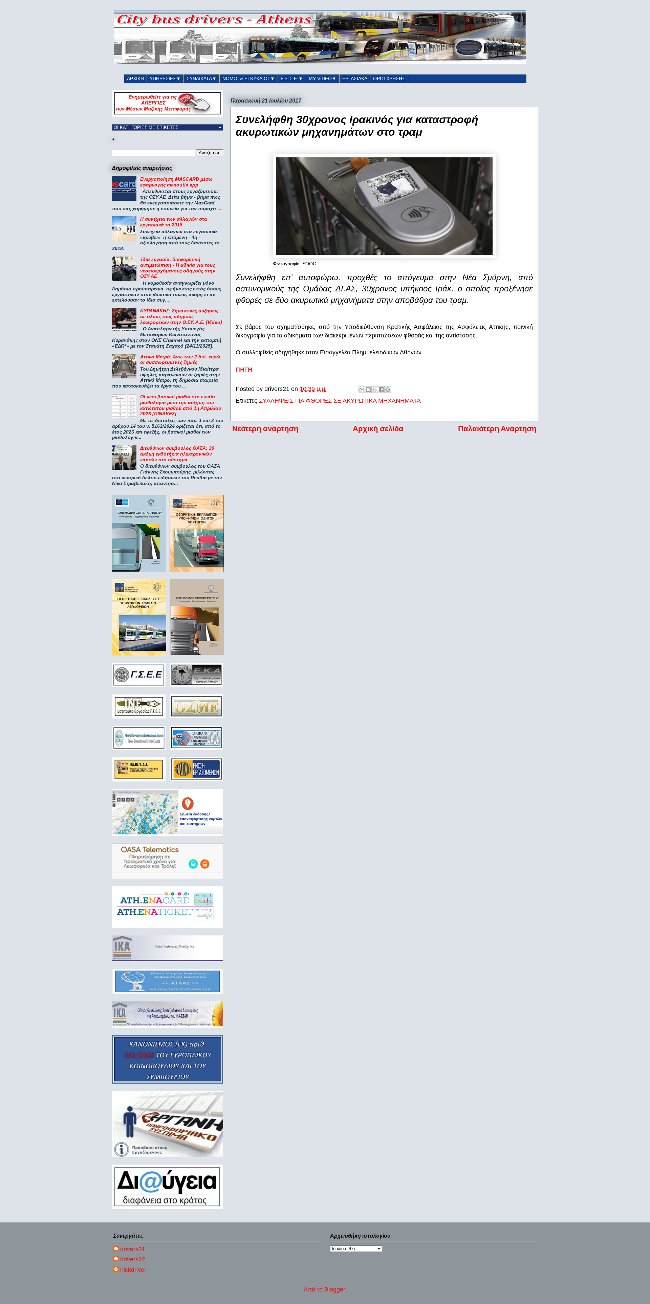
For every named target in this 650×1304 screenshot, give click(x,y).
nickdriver (133, 1269)
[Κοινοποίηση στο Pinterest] (387, 389)
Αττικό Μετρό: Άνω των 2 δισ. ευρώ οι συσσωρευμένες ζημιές (180, 359)
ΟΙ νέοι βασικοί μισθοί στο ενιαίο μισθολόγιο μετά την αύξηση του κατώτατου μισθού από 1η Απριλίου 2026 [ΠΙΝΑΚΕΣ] (180, 405)
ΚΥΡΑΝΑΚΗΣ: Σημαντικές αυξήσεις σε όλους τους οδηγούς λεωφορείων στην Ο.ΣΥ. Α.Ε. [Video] (181, 316)
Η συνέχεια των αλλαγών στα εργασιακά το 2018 (173, 221)
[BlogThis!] (368, 389)
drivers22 (132, 1259)
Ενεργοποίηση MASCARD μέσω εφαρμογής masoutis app (176, 181)
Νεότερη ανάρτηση (265, 428)
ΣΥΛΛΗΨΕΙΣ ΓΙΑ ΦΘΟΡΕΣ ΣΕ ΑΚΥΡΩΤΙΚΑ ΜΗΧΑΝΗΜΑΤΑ (340, 400)
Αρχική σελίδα (378, 428)
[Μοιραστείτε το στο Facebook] (381, 389)
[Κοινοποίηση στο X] (374, 389)
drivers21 (132, 1249)
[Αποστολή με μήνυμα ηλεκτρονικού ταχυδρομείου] (362, 389)
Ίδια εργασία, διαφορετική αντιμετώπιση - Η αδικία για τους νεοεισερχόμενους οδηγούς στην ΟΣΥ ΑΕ (177, 268)
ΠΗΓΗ (244, 369)
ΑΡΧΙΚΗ (135, 78)
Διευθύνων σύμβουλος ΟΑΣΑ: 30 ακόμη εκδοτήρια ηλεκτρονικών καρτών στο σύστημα (177, 453)
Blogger (334, 1289)
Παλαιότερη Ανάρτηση (497, 428)
